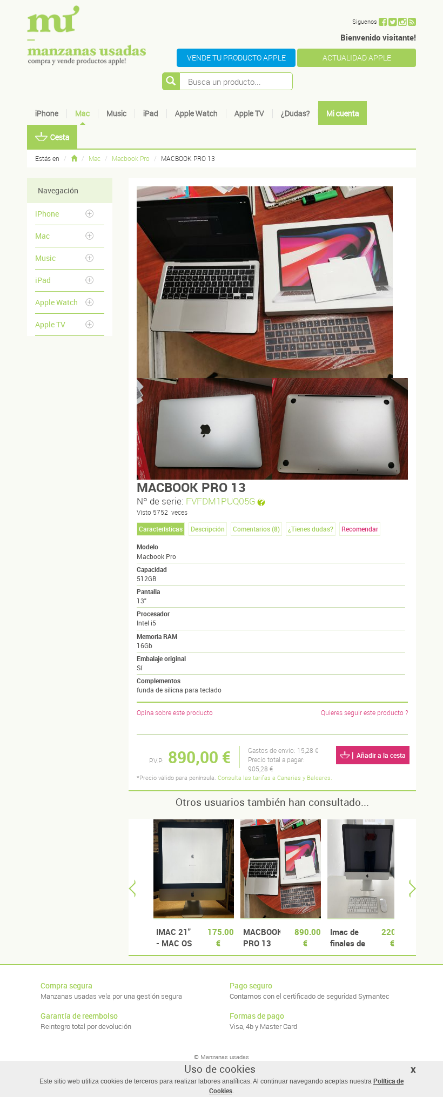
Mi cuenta (342, 113)
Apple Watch (196, 113)
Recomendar (359, 528)
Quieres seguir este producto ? (364, 712)
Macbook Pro (131, 158)
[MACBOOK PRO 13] (204, 429)
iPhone (46, 113)
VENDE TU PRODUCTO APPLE (236, 57)
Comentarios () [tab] (256, 528)
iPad (150, 113)
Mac (82, 113)
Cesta (60, 137)
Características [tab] (161, 528)
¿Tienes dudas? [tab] (310, 528)
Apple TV (249, 113)
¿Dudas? (295, 113)
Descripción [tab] (208, 528)
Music (116, 113)
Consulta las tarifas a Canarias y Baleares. (275, 777)
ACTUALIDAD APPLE (357, 57)
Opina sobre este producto (175, 712)
